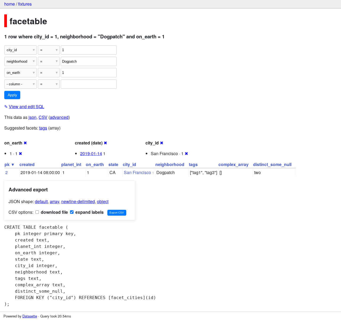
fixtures (25, 4)
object (102, 201)
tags (43, 128)
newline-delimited (78, 201)
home (9, 4)
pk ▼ (10, 164)
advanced (59, 117)
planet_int (71, 164)
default (41, 201)
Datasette (29, 316)
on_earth (95, 164)
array (54, 201)
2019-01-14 (91, 153)
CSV (43, 117)
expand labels (89, 212)
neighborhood (169, 164)
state (113, 164)
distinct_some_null (272, 164)
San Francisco (137, 172)
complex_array (233, 164)
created (27, 164)
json (32, 117)
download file (54, 212)
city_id (129, 164)
